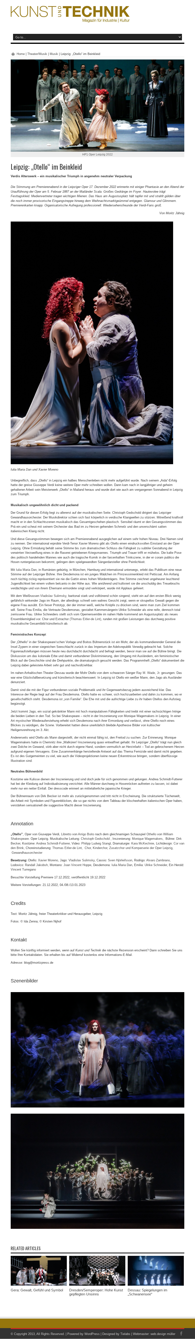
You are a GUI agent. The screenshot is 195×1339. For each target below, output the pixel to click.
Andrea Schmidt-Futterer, (54, 843)
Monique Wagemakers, (149, 838)
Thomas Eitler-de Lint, (68, 848)
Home (21, 54)
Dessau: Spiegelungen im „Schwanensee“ (147, 1292)
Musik (54, 54)
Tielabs (125, 1334)
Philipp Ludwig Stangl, (97, 843)
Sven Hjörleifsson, (121, 860)
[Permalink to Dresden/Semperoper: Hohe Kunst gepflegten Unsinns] (97, 1284)
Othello (151, 834)
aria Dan (25, 469)
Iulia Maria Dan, (123, 865)
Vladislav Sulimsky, (82, 860)
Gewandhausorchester (27, 852)
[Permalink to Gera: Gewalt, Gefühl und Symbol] (39, 1284)
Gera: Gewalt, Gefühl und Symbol (37, 1290)
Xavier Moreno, (49, 860)
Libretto (66, 834)
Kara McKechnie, (143, 843)
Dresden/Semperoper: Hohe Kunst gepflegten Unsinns (96, 1292)
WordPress (92, 1334)
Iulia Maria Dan (26, 570)
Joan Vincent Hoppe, (78, 865)
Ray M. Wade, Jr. (148, 673)
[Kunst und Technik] (70, 19)
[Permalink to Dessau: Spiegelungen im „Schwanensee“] (156, 1284)
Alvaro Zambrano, (158, 860)
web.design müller (163, 1334)
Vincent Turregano (23, 869)
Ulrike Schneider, (157, 865)
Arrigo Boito (86, 834)
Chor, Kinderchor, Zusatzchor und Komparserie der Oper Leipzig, (129, 848)
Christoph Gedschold (96, 838)
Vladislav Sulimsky (53, 596)
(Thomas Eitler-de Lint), (85, 619)
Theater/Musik (37, 54)
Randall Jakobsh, (37, 865)
